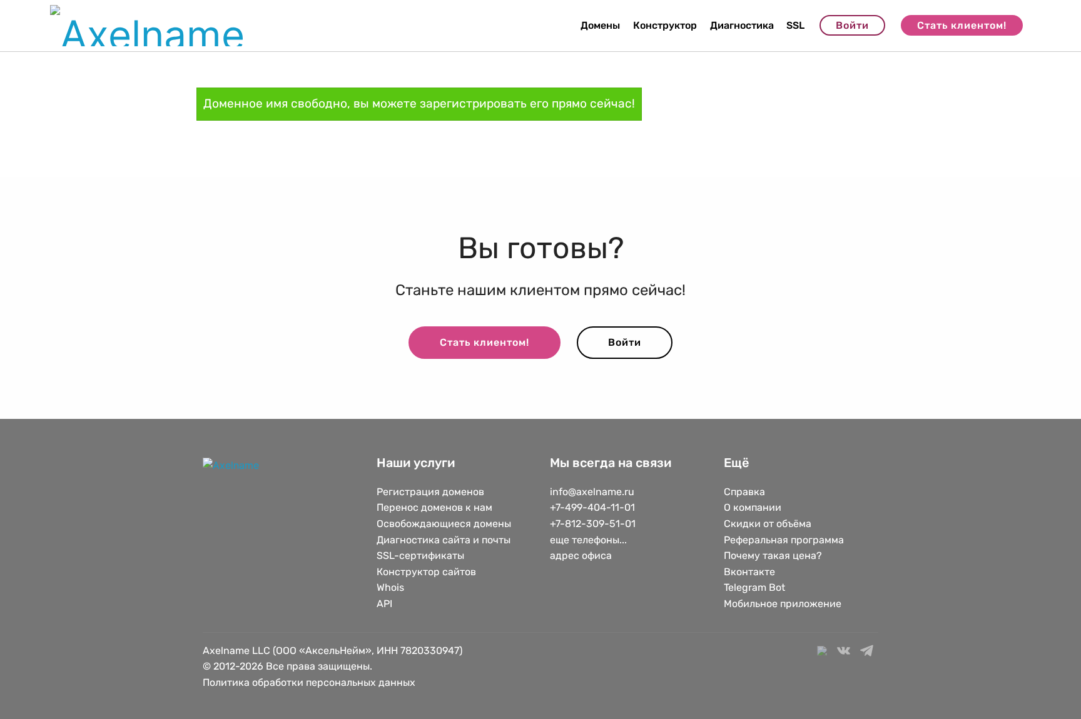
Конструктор (665, 25)
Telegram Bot (754, 587)
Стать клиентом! (962, 25)
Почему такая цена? (773, 555)
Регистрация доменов (430, 492)
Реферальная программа (784, 540)
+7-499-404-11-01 (592, 507)
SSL (795, 25)
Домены (600, 25)
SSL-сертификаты (422, 555)
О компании (752, 507)
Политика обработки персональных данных (309, 682)
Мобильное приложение (782, 604)
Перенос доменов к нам (434, 507)
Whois (390, 587)
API (384, 604)
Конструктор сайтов (426, 572)
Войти (852, 25)
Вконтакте (749, 572)
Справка (744, 492)
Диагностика (742, 25)
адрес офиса (581, 555)
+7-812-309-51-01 (593, 524)
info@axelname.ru (592, 492)
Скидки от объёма (767, 524)
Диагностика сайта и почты (443, 540)
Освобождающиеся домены (444, 524)
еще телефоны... (588, 540)
